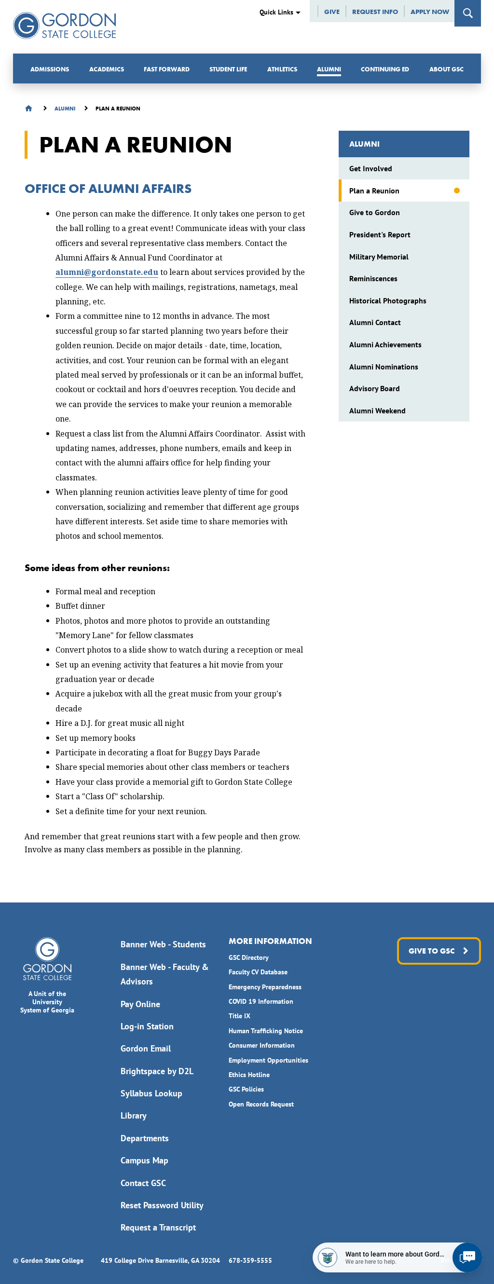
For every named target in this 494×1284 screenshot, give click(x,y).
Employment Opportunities (268, 1060)
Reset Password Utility (162, 1205)
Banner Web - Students (163, 944)
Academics (106, 69)
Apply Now (430, 11)
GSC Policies (246, 1089)
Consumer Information (262, 1045)
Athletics (282, 69)
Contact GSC (143, 1182)
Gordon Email (146, 1048)
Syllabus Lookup (151, 1093)
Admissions (49, 69)
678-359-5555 (250, 1260)
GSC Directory (249, 957)
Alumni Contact (375, 322)
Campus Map (144, 1160)
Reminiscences (373, 278)
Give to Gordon (374, 212)
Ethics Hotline (249, 1074)
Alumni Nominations (383, 366)
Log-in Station (147, 1026)
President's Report (380, 234)
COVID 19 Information (261, 1001)
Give (332, 11)
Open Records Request (261, 1104)
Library (134, 1115)
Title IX (239, 1015)
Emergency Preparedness (265, 987)
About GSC (446, 69)
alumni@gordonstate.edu (106, 272)
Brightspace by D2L (157, 1071)
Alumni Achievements (385, 344)
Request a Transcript (158, 1227)
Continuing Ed (385, 69)
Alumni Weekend (377, 410)
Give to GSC (431, 951)
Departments (145, 1138)
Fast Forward (167, 69)
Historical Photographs (387, 300)
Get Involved (370, 168)
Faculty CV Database (258, 972)
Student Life (228, 69)
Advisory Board (374, 388)
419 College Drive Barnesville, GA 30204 (160, 1260)
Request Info (375, 11)
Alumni (329, 69)
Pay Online (140, 1004)
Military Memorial (379, 256)
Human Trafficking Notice (266, 1030)
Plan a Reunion (374, 190)
